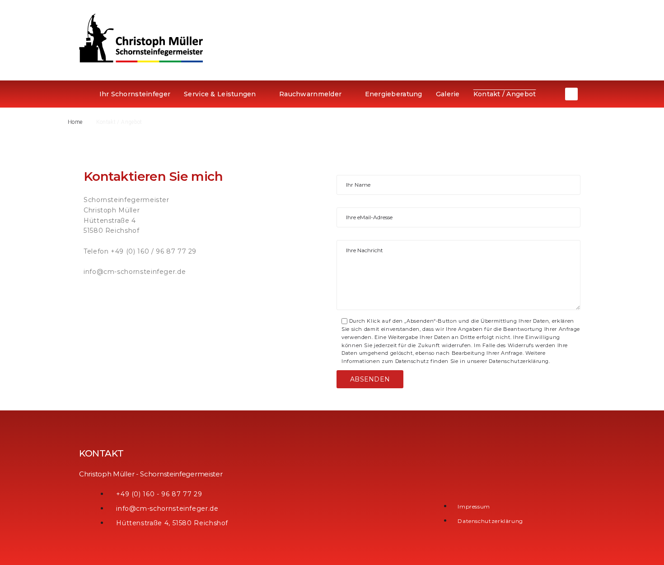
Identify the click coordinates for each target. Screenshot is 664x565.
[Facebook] (571, 94)
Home (75, 122)
